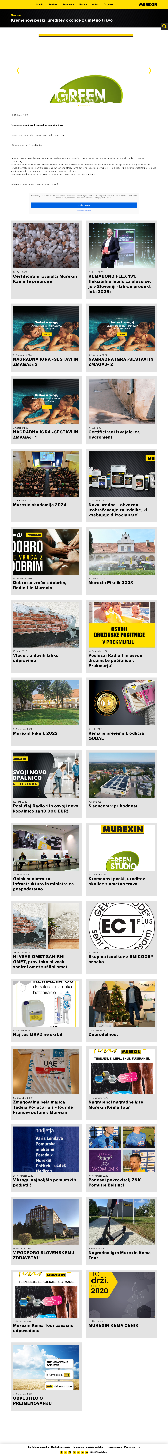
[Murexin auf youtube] (86, 1452)
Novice (83, 4)
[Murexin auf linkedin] (82, 1452)
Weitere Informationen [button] (84, 211)
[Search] (164, 26)
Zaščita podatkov (95, 1447)
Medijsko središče (61, 1447)
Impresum (78, 1447)
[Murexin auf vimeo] (65, 1452)
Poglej (21, 251)
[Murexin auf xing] (78, 1452)
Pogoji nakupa (114, 1447)
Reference (68, 4)
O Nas (95, 4)
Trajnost (108, 4)
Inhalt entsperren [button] (84, 205)
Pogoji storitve (132, 1447)
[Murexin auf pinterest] (69, 1452)
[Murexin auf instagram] (74, 1452)
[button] (5, 1450)
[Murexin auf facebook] (61, 1452)
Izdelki (39, 4)
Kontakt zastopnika (38, 1447)
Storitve (53, 4)
